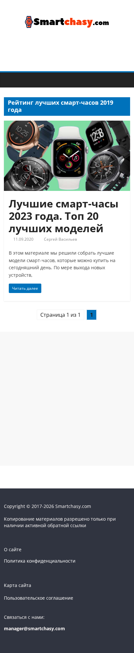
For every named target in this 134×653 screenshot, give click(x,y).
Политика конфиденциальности (39, 561)
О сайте (12, 549)
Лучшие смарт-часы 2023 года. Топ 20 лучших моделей (63, 215)
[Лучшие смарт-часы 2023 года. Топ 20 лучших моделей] (67, 124)
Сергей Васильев (60, 239)
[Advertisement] (67, 399)
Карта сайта (17, 585)
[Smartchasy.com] (10, 79)
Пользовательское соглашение (38, 598)
